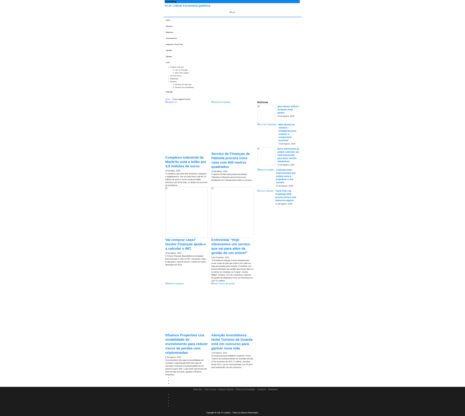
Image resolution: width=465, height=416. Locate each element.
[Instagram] (171, 403)
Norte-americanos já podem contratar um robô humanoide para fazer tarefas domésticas (288, 155)
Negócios (169, 32)
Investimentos (171, 38)
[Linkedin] (171, 397)
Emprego (169, 92)
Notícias (169, 26)
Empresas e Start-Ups (174, 44)
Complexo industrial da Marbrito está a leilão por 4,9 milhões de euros (185, 162)
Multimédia (174, 79)
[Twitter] (171, 400)
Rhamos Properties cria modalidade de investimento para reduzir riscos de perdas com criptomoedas (186, 343)
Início (168, 20)
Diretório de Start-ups (183, 84)
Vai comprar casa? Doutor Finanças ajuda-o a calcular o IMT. (185, 244)
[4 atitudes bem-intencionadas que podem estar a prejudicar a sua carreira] (265, 169)
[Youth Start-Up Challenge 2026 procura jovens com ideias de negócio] (265, 190)
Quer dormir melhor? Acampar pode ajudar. (288, 109)
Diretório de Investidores (184, 87)
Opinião (169, 50)
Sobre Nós (197, 389)
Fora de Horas (175, 76)
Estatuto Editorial (225, 389)
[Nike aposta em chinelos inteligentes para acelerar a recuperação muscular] (267, 124)
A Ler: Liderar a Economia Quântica (187, 5)
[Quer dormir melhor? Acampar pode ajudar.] (266, 114)
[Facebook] (171, 394)
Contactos (261, 389)
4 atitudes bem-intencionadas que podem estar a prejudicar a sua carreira (286, 176)
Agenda (169, 56)
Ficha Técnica (210, 389)
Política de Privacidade (245, 389)
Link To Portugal (181, 70)
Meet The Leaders (182, 73)
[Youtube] (171, 406)
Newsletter (273, 389)
